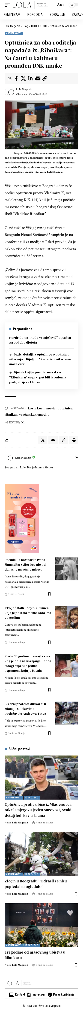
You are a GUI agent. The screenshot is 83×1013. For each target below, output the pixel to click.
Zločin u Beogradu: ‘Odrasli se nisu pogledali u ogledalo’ (36, 883)
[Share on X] (23, 78)
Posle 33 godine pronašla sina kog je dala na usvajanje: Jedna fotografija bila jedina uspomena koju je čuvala (28, 663)
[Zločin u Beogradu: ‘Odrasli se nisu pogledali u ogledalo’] (41, 854)
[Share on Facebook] (16, 78)
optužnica (65, 408)
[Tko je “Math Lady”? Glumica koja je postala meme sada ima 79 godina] (66, 617)
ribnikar (11, 414)
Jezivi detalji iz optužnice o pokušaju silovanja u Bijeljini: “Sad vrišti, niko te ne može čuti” (40, 359)
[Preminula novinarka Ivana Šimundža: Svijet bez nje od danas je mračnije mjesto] (66, 568)
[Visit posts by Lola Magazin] (9, 92)
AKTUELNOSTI (13, 33)
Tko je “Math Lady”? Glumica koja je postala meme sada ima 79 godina (28, 613)
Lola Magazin (24, 89)
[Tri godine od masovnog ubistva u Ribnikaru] (41, 925)
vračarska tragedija (34, 414)
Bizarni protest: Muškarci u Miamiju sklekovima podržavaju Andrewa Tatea (25, 709)
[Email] (37, 78)
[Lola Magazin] (30, 5)
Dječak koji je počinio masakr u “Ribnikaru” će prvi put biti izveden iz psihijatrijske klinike (37, 377)
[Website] (76, 458)
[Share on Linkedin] (30, 78)
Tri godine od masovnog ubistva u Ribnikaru (35, 954)
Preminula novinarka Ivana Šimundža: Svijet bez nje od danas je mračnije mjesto (25, 564)
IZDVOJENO (31, 797)
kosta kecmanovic (42, 408)
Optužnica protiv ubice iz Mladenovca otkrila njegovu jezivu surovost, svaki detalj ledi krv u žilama (38, 810)
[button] (8, 5)
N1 (22, 422)
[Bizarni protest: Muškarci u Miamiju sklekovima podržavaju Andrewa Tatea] (66, 713)
